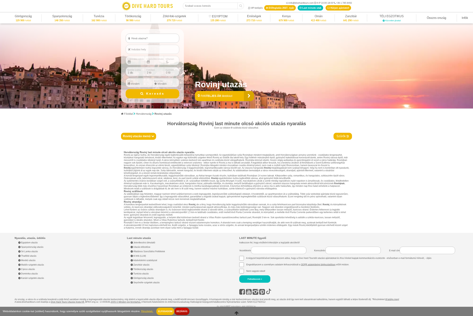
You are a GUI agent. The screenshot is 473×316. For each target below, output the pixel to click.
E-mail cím (394, 250)
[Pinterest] (262, 292)
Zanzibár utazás (141, 264)
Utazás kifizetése (141, 247)
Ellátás (130, 81)
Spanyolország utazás (32, 247)
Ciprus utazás (28, 269)
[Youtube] (249, 292)
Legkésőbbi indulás (155, 59)
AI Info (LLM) (139, 256)
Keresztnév (319, 250)
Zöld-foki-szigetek (174, 17)
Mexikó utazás (28, 260)
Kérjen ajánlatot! (339, 7)
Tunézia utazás (141, 273)
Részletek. (147, 311)
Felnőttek (151, 70)
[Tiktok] (268, 292)
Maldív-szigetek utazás (32, 264)
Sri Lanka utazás (29, 251)
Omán (318, 17)
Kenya (286, 17)
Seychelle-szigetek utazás (146, 282)
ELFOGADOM (165, 311)
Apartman (137, 44)
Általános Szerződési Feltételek (149, 251)
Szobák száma (134, 70)
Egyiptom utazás (29, 242)
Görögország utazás (143, 278)
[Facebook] (242, 292)
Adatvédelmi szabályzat (145, 260)
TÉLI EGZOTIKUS (392, 17)
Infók (465, 17)
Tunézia (99, 17)
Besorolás (158, 81)
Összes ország (436, 17)
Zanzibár (350, 17)
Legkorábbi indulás (135, 59)
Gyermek (170, 70)
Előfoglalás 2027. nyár (281, 7)
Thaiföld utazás (28, 256)
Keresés (154, 93)
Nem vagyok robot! (255, 271)
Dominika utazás (29, 273)
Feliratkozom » (255, 279)
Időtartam (170, 59)
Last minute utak (311, 7)
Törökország (133, 17)
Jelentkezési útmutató (144, 242)
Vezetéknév (245, 250)
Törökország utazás (143, 269)
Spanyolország (62, 17)
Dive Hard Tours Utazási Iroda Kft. (68, 302)
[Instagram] (255, 292)
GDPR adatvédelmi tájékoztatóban (318, 264)
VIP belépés (256, 8)
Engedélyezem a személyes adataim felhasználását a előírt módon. (297, 264)
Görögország (23, 17)
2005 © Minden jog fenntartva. (126, 302)
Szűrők (341, 136)
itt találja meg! (392, 299)
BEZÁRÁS (181, 311)
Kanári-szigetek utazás (32, 278)
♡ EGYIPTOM (218, 17)
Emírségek (254, 17)
